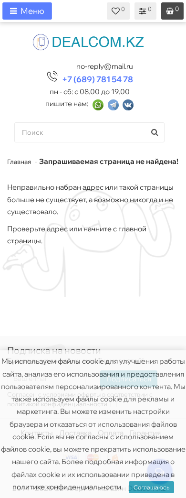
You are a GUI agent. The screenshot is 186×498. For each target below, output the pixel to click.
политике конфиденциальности (66, 486)
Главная (19, 161)
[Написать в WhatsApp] (98, 104)
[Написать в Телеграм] (113, 104)
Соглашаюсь (151, 487)
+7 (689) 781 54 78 (97, 79)
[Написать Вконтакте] (128, 104)
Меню (32, 11)
